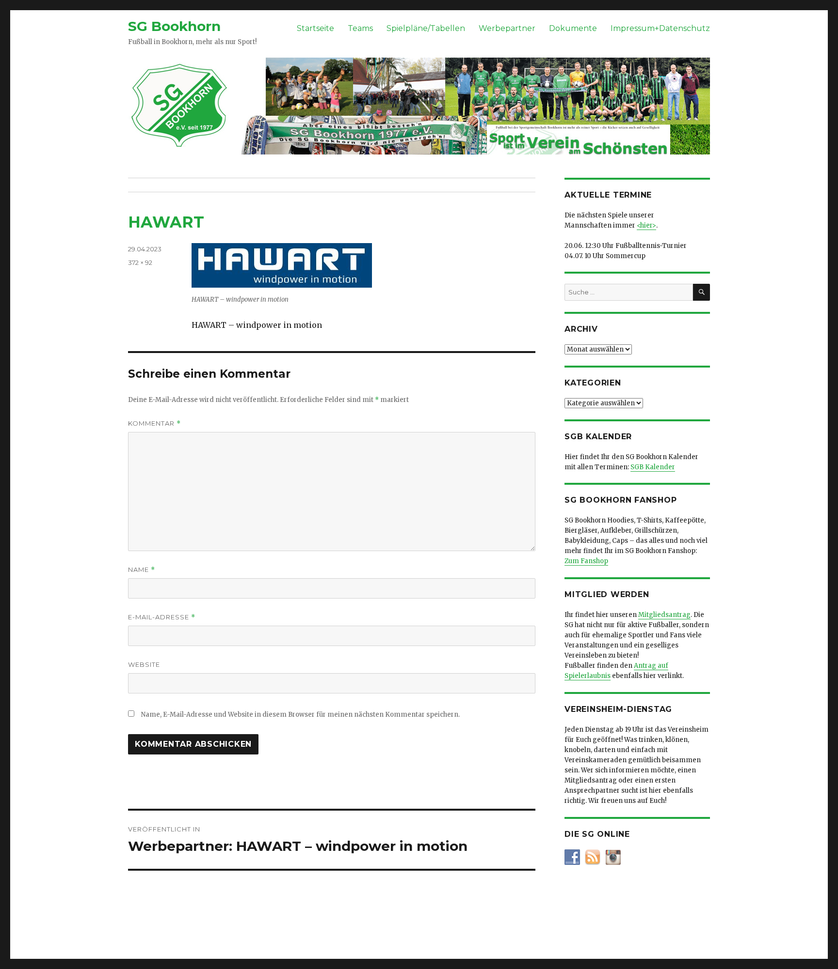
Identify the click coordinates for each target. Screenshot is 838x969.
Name (141, 570)
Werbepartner (507, 28)
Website (144, 664)
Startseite (315, 28)
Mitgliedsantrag (664, 615)
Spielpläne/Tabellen (426, 28)
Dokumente (573, 28)
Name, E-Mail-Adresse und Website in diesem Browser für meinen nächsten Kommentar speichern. (300, 714)
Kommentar (154, 423)
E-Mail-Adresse (161, 617)
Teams (360, 28)
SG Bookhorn (174, 26)
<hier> (646, 225)
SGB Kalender (652, 467)
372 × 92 (140, 262)
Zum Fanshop (586, 561)
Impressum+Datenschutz (660, 28)
